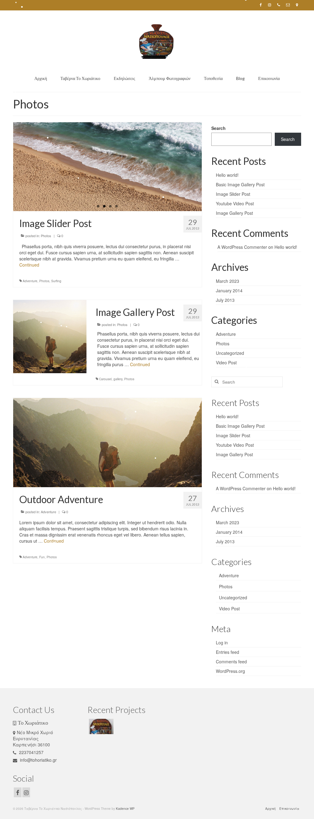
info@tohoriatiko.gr (38, 760)
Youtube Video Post (235, 203)
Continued (29, 265)
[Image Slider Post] (107, 166)
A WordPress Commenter (242, 247)
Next (207, 166)
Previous (7, 166)
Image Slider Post (233, 194)
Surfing (56, 281)
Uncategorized (230, 353)
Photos (46, 235)
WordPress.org (230, 671)
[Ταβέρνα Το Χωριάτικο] (100, 726)
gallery (117, 379)
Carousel (105, 379)
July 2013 (225, 300)
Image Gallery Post (234, 213)
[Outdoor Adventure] (107, 442)
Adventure (30, 281)
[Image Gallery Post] (49, 336)
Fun (42, 557)
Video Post (226, 362)
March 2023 (227, 281)
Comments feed (231, 661)
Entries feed (227, 652)
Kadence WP (125, 808)
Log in (222, 642)
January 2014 (229, 290)
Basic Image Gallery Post (240, 184)
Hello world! (227, 175)
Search (218, 128)
